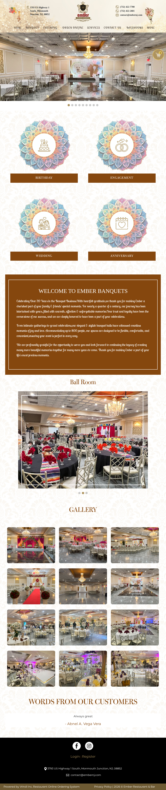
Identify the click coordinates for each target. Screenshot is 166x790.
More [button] (151, 27)
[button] (69, 105)
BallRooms (134, 27)
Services (93, 27)
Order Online (72, 27)
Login (75, 756)
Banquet (32, 27)
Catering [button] (50, 27)
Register (88, 756)
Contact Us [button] (113, 27)
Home (18, 27)
